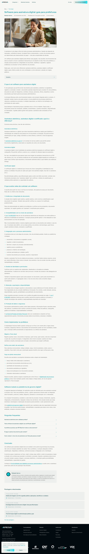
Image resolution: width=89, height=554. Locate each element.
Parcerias (58, 534)
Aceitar (8, 550)
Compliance (58, 530)
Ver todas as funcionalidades (30, 534)
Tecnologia (10, 9)
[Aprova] (5, 2)
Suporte (73, 530)
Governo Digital (42, 530)
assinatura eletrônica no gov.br (14, 141)
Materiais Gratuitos (25, 2)
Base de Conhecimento (77, 532)
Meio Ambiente (42, 534)
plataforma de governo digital (15, 405)
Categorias (14, 2)
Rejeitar (21, 550)
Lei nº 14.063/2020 (11, 215)
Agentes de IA (26, 530)
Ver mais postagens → (9, 519)
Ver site (70, 2)
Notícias (34, 2)
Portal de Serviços (27, 532)
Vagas (57, 532)
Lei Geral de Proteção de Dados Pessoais (16, 314)
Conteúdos (58, 537)
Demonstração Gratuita (80, 2)
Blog (5, 9)
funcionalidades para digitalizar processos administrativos (26, 463)
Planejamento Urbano (44, 532)
